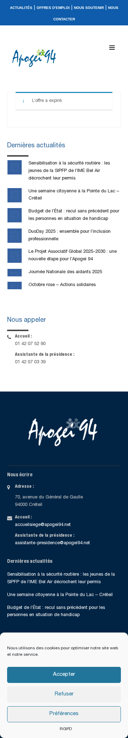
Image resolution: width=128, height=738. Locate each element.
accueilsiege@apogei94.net (43, 525)
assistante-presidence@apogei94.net (52, 543)
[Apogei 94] (36, 58)
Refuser (64, 694)
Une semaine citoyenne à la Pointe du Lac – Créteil (60, 595)
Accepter (64, 674)
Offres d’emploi (53, 8)
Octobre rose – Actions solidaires (62, 285)
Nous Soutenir (89, 8)
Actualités (21, 8)
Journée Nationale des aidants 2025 (65, 272)
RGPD (66, 729)
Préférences (64, 714)
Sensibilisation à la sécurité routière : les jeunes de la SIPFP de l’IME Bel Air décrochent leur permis (69, 171)
